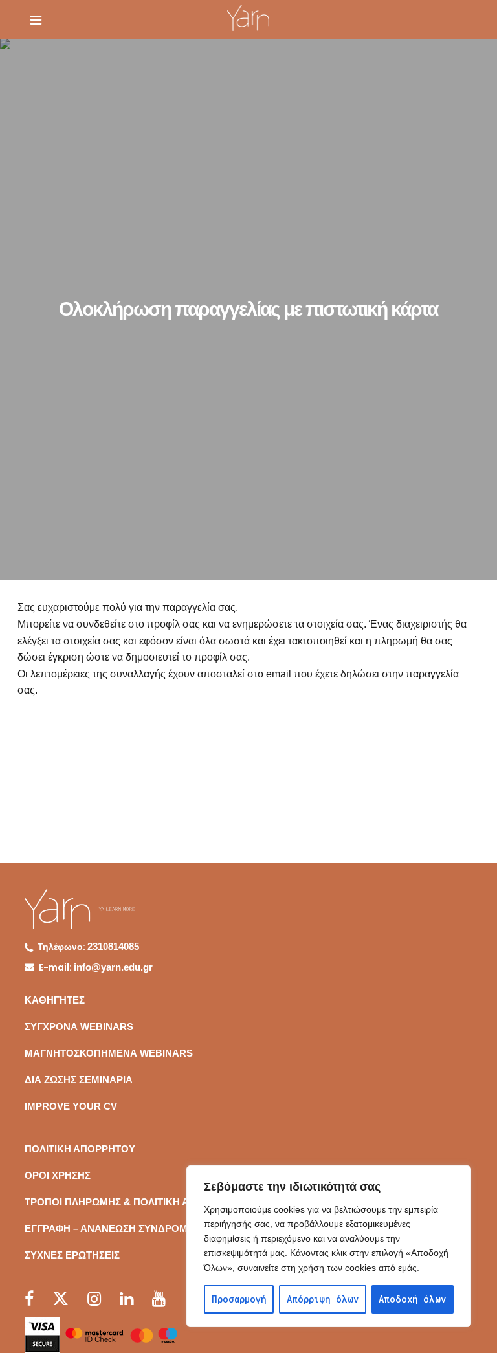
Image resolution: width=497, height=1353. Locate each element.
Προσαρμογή (239, 1299)
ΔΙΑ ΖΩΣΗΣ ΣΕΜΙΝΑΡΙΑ (79, 1079)
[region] (328, 1246)
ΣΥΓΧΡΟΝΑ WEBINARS (79, 1026)
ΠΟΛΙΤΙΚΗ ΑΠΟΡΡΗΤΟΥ (80, 1148)
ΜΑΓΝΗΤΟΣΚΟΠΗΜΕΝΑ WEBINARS (109, 1053)
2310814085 (113, 946)
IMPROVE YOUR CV (71, 1106)
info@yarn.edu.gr (113, 967)
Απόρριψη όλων (323, 1299)
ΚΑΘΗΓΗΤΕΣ (55, 1000)
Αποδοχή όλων (412, 1299)
